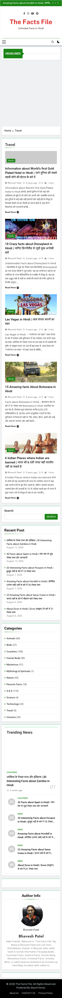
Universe (11, 717)
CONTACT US (28, 993)
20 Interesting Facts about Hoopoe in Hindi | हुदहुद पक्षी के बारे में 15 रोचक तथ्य (36, 822)
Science (11, 697)
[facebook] (24, 14)
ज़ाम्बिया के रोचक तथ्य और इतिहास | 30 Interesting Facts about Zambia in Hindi (28, 781)
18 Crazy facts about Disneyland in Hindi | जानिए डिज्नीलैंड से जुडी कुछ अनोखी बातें (29, 248)
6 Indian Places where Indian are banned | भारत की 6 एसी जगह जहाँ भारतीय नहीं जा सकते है (29, 462)
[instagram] (28, 14)
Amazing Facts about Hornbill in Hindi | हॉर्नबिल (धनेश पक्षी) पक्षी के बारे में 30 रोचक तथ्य (27, 3)
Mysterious (12, 664)
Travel (11, 160)
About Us (14, 993)
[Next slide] (58, 3)
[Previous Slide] (53, 3)
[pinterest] (37, 14)
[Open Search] (52, 42)
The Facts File (31, 22)
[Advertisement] (31, 92)
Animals (11, 638)
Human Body (13, 658)
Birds (9, 645)
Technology (13, 704)
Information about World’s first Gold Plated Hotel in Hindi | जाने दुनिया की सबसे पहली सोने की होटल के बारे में (31, 173)
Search (8, 510)
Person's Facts (14, 684)
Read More (10, 212)
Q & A (9, 690)
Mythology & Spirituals (18, 671)
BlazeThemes (38, 987)
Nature (10, 677)
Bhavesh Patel (14, 182)
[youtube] (32, 14)
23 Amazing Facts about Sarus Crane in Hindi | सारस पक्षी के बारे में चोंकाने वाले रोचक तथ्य (34, 853)
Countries (12, 651)
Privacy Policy (45, 993)
